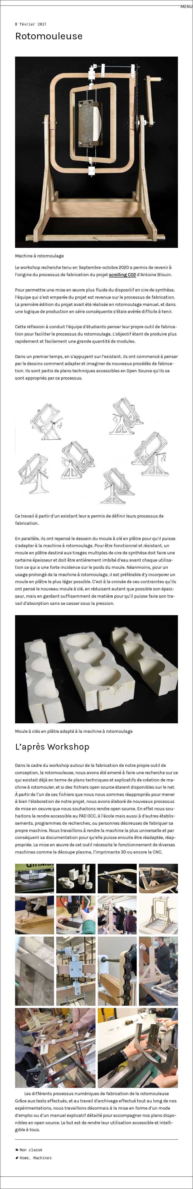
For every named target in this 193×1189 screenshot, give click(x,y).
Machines (42, 1157)
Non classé (31, 1149)
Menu (186, 6)
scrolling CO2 (122, 274)
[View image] (96, 152)
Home (24, 1157)
